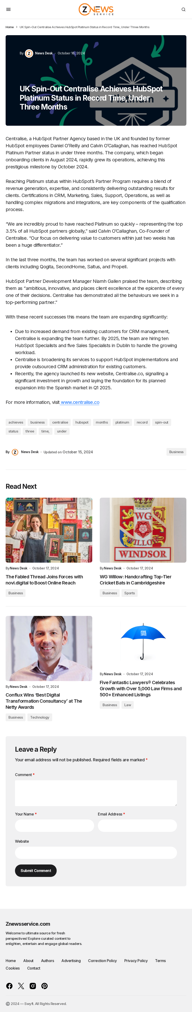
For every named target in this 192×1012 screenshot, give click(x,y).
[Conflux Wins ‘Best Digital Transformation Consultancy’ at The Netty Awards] (49, 648)
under (62, 431)
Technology (39, 717)
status (13, 431)
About (28, 960)
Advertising (71, 960)
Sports (129, 593)
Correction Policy (102, 960)
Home (10, 27)
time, (45, 431)
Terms (160, 960)
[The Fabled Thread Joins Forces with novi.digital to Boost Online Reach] (49, 530)
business (37, 422)
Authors (47, 960)
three (30, 431)
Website (22, 841)
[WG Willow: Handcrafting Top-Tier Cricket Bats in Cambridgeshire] (143, 530)
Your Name (26, 814)
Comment (24, 774)
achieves (15, 422)
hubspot (81, 422)
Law (127, 705)
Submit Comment (36, 870)
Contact (33, 968)
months (102, 422)
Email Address (111, 814)
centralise (60, 422)
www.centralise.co (80, 402)
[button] (8, 9)
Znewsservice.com (28, 924)
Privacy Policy (136, 960)
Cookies (13, 968)
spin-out (161, 422)
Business (176, 452)
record (142, 422)
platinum (122, 422)
